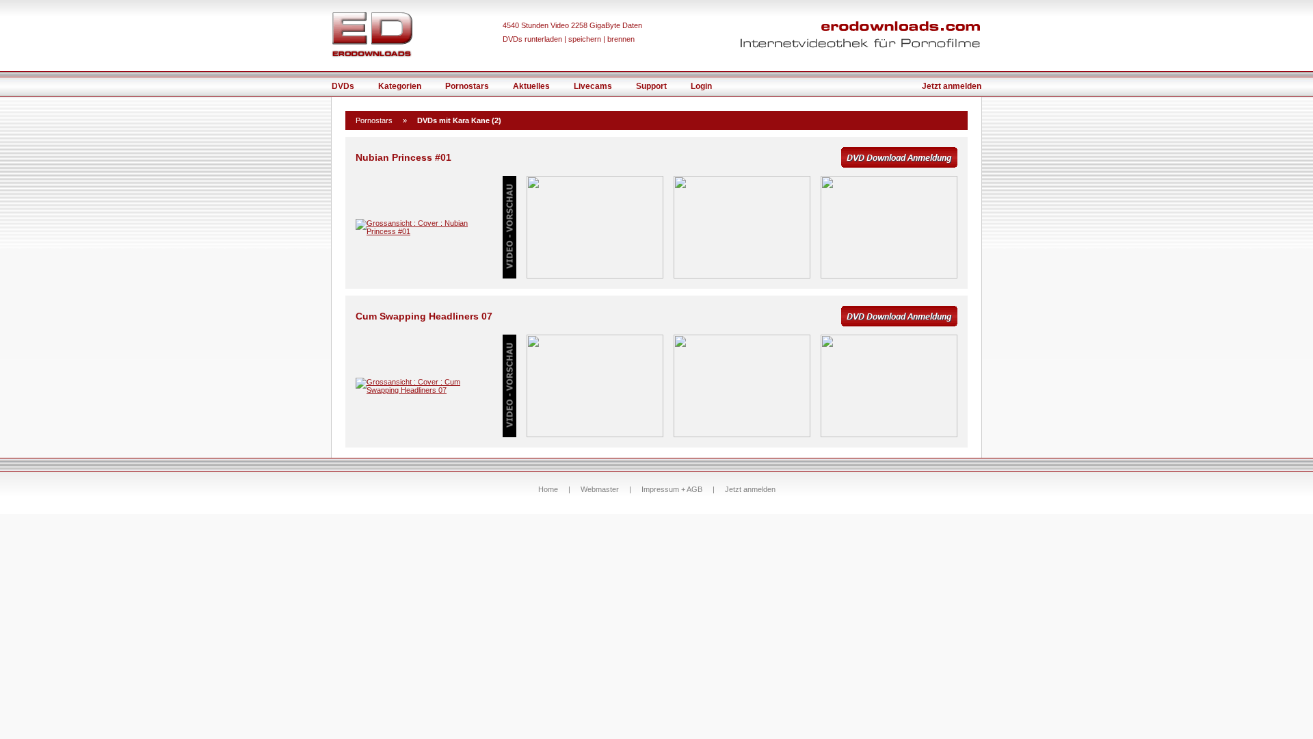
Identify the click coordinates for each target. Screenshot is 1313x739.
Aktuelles (531, 86)
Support (651, 86)
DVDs (343, 86)
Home (548, 489)
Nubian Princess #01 (403, 157)
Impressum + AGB (671, 489)
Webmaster (600, 489)
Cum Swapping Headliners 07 (424, 316)
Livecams (593, 86)
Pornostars (467, 86)
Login (701, 86)
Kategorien (399, 86)
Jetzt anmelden (951, 86)
